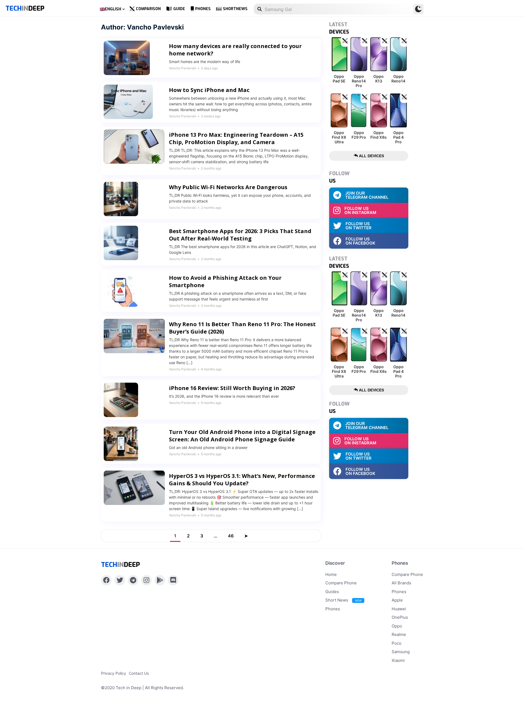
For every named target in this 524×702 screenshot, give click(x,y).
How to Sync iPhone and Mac (209, 90)
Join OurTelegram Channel (366, 195)
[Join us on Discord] (173, 580)
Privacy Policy (113, 673)
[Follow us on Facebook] (106, 580)
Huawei (399, 608)
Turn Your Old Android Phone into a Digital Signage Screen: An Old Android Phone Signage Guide (242, 435)
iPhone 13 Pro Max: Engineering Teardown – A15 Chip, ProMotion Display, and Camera (236, 138)
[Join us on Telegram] (133, 580)
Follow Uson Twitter (358, 225)
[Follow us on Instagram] (146, 580)
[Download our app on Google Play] (159, 580)
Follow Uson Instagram (360, 210)
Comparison (148, 8)
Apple (397, 600)
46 (231, 536)
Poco (396, 643)
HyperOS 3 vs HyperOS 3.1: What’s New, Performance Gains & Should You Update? (242, 479)
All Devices (371, 156)
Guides (332, 591)
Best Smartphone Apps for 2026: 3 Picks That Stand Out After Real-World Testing (240, 234)
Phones (203, 8)
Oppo (397, 626)
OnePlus (400, 617)
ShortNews (235, 8)
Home (331, 574)
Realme (399, 634)
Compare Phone (341, 582)
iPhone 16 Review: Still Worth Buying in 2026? (232, 388)
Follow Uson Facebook (360, 241)
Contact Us (139, 673)
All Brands (401, 582)
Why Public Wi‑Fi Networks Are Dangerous (228, 187)
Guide (179, 8)
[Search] (259, 9)
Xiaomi (398, 660)
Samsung (401, 651)
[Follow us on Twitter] (119, 580)
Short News (343, 600)
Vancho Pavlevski (182, 68)
